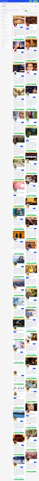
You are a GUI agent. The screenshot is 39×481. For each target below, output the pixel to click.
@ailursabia (27, 440)
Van (26, 208)
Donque (15, 75)
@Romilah (27, 300)
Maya (14, 375)
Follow (21, 27)
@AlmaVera (27, 97)
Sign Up (30, 1)
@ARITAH (14, 467)
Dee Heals (27, 343)
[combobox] (31, 9)
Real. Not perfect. (16, 396)
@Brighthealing (15, 52)
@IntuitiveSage (27, 74)
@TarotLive (15, 194)
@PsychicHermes (15, 99)
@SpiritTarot (27, 139)
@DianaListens (27, 186)
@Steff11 (14, 290)
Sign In (27, 1)
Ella (14, 266)
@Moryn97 (15, 421)
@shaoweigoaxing (15, 219)
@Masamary (27, 252)
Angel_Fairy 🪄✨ (28, 391)
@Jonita (14, 76)
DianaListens (28, 185)
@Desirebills (27, 320)
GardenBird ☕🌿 (16, 169)
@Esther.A (27, 414)
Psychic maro (28, 228)
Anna (14, 308)
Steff (14, 289)
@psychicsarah (15, 445)
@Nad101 (15, 352)
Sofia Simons (28, 163)
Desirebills (27, 319)
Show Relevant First (30, 13)
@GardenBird (15, 170)
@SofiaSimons (27, 164)
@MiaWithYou (27, 462)
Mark (27, 368)
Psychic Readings (16, 241)
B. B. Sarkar (27, 73)
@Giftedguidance (15, 146)
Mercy (27, 122)
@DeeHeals (27, 344)
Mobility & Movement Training (18, 330)
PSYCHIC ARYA (28, 50)
